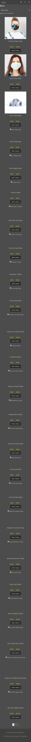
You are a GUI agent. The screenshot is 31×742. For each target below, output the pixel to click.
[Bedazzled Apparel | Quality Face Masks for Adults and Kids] (4, 2)
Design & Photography (20, 736)
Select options (15, 50)
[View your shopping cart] (21, 2)
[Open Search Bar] (25, 2)
